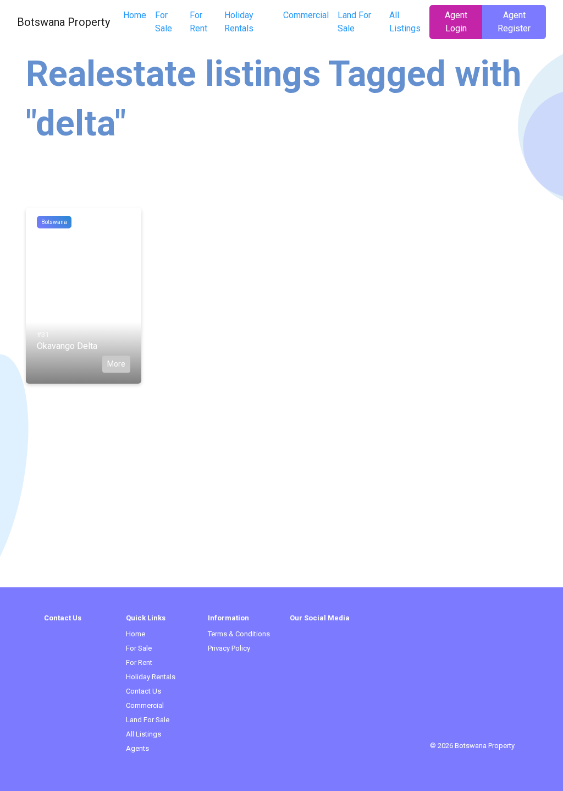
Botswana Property (63, 22)
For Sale (163, 22)
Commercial (306, 15)
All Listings (405, 22)
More (116, 363)
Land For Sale (354, 22)
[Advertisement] (281, 510)
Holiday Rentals (238, 22)
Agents (137, 748)
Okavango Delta (67, 346)
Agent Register (514, 22)
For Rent (198, 22)
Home (134, 15)
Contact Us (143, 691)
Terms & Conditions (239, 634)
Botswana (54, 222)
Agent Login (456, 22)
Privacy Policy (229, 648)
